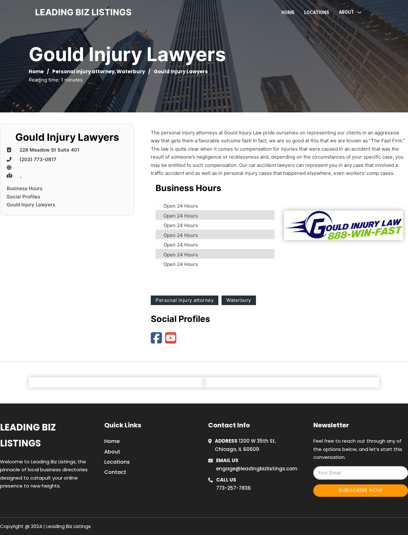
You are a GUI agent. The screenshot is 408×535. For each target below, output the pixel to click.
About (112, 451)
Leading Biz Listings (28, 435)
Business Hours (24, 188)
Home (288, 12)
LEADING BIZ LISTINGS (83, 12)
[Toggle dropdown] (359, 12)
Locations (316, 12)
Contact (115, 472)
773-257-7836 (233, 488)
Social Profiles (23, 197)
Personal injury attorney (83, 71)
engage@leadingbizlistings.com (256, 468)
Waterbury (131, 71)
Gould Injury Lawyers (31, 205)
